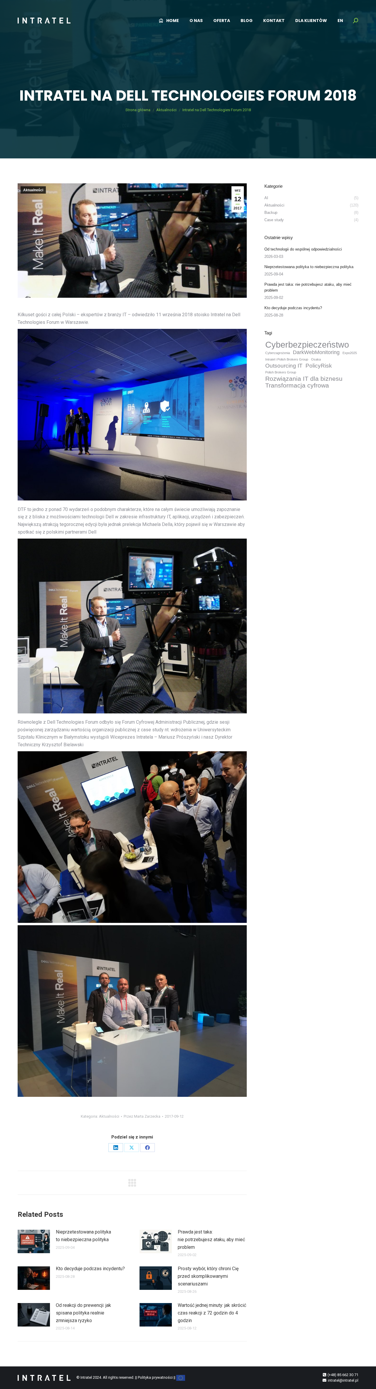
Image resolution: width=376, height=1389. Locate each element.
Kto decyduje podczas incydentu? (90, 1268)
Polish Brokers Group (280, 372)
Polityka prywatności (155, 1377)
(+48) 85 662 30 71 (343, 1375)
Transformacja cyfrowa (297, 385)
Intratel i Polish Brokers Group (286, 359)
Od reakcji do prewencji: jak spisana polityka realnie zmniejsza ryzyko (83, 1312)
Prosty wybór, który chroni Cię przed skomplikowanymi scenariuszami (208, 1276)
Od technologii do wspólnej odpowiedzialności (303, 249)
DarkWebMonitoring (316, 352)
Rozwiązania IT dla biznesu (304, 379)
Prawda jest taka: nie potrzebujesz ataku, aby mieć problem (211, 1239)
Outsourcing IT (284, 366)
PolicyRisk (319, 366)
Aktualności (33, 190)
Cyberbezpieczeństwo (307, 345)
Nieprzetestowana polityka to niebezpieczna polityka (83, 1235)
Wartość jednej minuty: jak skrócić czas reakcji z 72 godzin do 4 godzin (212, 1312)
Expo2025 (350, 353)
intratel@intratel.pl (343, 1380)
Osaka (316, 359)
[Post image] (34, 1241)
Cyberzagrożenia (277, 353)
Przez (142, 1116)
